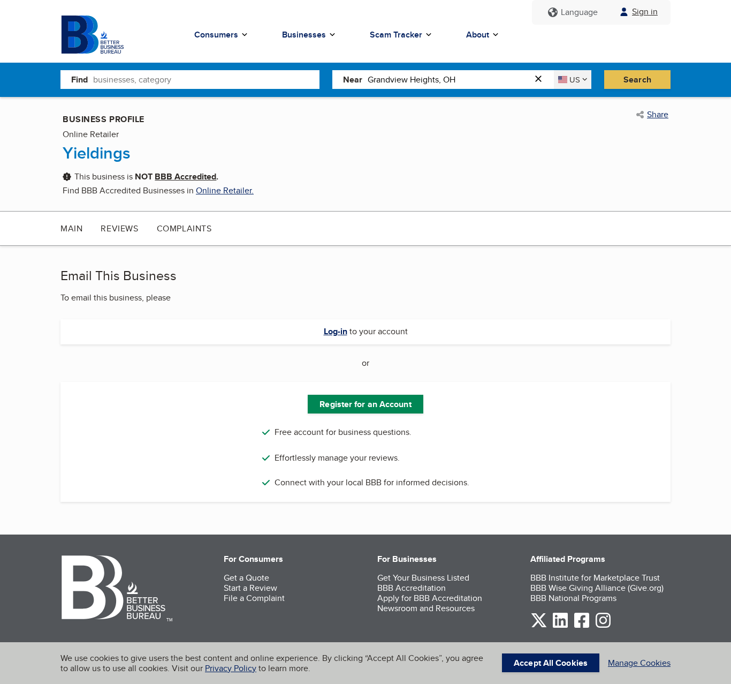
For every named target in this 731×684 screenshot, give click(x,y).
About (477, 34)
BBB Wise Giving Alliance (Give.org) (597, 588)
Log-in (335, 331)
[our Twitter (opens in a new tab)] (538, 626)
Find (79, 79)
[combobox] (206, 79)
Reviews (119, 228)
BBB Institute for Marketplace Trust (595, 578)
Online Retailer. (225, 190)
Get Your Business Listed (423, 578)
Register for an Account (365, 404)
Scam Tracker (396, 34)
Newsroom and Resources (426, 608)
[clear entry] (541, 79)
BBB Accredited (185, 176)
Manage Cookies (639, 663)
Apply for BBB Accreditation (429, 598)
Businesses (304, 34)
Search (637, 79)
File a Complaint (254, 598)
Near (352, 79)
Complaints (184, 228)
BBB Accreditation (411, 588)
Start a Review (250, 588)
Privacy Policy (230, 668)
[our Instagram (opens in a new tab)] (603, 626)
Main (71, 228)
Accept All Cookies (551, 663)
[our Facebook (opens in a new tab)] (581, 626)
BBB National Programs (573, 598)
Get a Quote (246, 578)
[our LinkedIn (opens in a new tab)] (560, 626)
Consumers (216, 34)
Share (657, 114)
